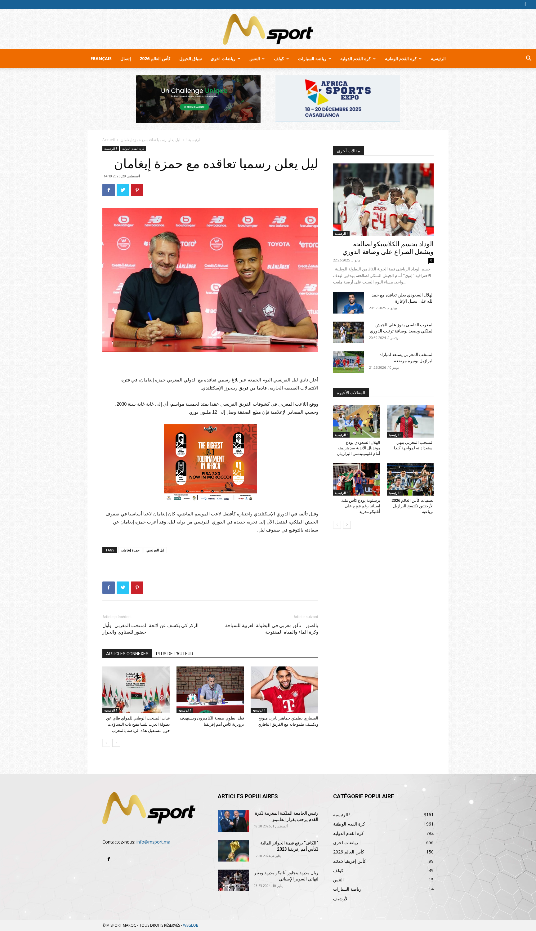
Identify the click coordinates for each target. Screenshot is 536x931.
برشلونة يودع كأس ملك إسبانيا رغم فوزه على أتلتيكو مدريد (360, 506)
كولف (279, 58)
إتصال (125, 58)
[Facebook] (525, 4)
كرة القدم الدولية (355, 58)
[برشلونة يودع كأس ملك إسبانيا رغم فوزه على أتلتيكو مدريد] (356, 479)
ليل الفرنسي (155, 550)
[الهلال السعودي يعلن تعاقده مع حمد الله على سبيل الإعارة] (348, 303)
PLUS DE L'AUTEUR (174, 653)
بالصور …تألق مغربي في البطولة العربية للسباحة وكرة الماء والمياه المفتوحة (271, 629)
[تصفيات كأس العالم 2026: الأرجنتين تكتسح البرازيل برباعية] (410, 479)
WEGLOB (191, 925)
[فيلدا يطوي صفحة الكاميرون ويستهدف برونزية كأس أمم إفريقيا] (210, 689)
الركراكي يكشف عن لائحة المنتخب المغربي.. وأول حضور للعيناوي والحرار (150, 629)
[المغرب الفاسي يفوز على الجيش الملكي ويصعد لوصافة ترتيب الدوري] (348, 332)
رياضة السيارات (312, 58)
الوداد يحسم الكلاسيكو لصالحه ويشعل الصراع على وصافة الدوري (388, 248)
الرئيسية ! (193, 139)
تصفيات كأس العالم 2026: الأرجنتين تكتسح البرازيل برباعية (412, 506)
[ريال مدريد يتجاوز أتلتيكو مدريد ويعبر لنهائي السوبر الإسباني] (233, 880)
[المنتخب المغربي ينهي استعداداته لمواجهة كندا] (410, 421)
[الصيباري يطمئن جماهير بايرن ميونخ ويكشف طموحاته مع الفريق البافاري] (284, 689)
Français (101, 58)
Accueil (108, 139)
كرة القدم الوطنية (401, 58)
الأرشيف (341, 899)
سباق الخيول (190, 58)
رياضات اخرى (223, 58)
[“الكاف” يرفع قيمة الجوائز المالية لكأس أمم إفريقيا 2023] (233, 851)
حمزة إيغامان (130, 550)
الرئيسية (438, 58)
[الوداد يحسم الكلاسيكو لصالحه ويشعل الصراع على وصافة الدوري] (383, 199)
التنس (254, 58)
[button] (528, 59)
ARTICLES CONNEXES (127, 653)
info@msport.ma (153, 842)
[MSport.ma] (268, 29)
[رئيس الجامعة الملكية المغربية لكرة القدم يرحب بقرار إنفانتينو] (233, 821)
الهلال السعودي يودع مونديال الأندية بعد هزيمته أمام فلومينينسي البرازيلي (358, 448)
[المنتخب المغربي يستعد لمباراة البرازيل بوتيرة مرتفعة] (348, 362)
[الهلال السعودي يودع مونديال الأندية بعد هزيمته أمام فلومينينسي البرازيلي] (356, 421)
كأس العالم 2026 (155, 58)
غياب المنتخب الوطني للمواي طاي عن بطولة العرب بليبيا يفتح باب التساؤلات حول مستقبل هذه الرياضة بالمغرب (138, 724)
